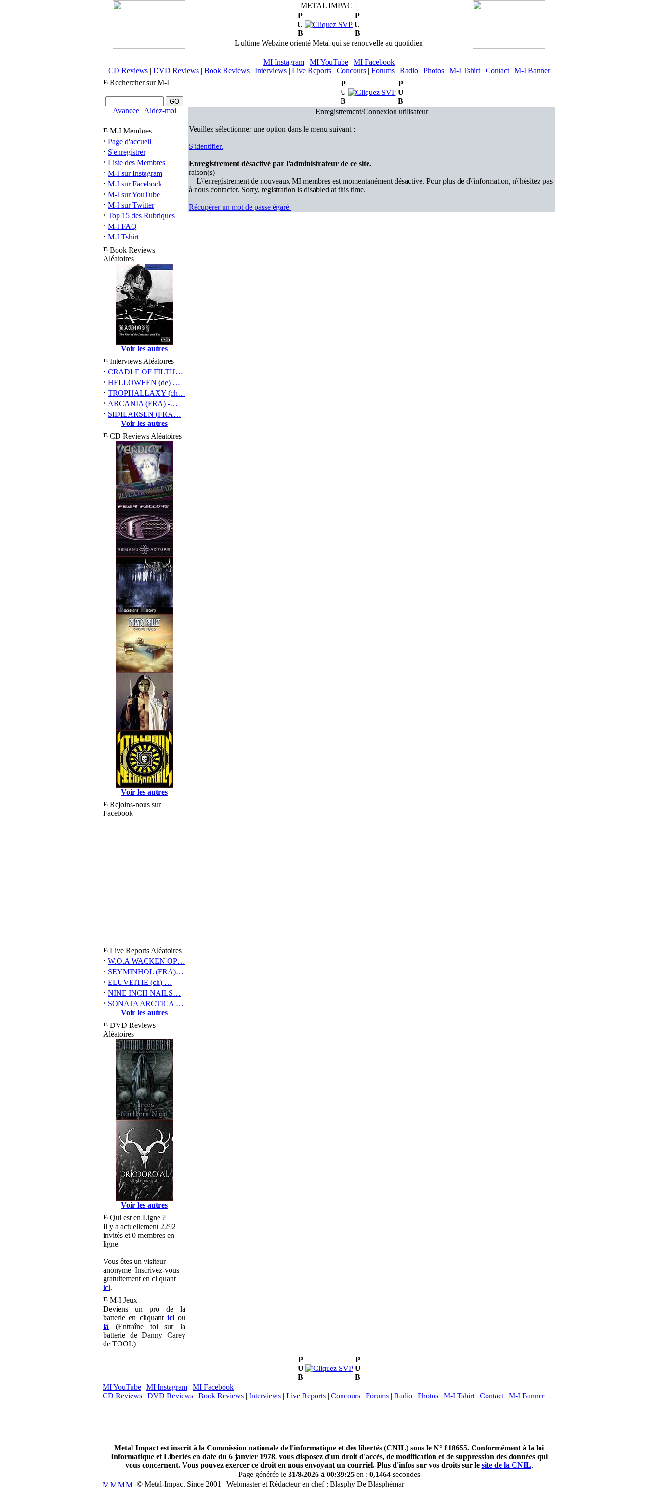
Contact (497, 70)
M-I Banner (532, 70)
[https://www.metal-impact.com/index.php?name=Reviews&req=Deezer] (329, 1368)
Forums (383, 70)
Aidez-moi (160, 110)
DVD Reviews (176, 70)
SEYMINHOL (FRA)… (146, 972)
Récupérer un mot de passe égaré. (240, 207)
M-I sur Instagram (135, 173)
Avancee (126, 110)
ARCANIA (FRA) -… (143, 403)
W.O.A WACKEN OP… (146, 961)
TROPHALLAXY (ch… (146, 393)
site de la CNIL (506, 1465)
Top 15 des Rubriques (141, 216)
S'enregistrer (126, 152)
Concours (351, 70)
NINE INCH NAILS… (144, 993)
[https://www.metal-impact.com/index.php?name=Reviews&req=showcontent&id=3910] (329, 24)
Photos (433, 70)
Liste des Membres (136, 163)
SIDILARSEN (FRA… (144, 414)
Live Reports (311, 70)
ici (106, 1287)
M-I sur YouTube (134, 194)
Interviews (271, 70)
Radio (409, 70)
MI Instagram (283, 62)
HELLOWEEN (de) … (144, 382)
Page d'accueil (129, 141)
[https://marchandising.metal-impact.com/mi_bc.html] (372, 92)
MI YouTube (329, 62)
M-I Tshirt (464, 70)
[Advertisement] (329, 1422)
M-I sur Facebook (135, 184)
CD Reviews (128, 70)
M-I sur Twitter (131, 205)
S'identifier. (206, 146)
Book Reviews (227, 70)
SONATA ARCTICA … (146, 1003)
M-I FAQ (122, 226)
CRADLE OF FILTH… (145, 372)
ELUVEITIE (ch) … (140, 982)
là (106, 1326)
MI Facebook (374, 62)
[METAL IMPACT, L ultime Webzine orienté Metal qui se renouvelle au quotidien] (149, 46)
